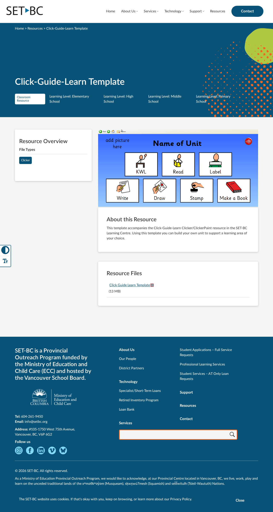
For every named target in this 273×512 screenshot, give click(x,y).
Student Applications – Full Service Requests (206, 352)
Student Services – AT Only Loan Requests (204, 376)
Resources (217, 11)
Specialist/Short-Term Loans (140, 391)
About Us (128, 11)
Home (110, 11)
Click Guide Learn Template (129, 285)
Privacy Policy (180, 499)
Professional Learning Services (202, 364)
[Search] (232, 435)
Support (196, 11)
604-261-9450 (32, 416)
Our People (127, 359)
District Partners (131, 368)
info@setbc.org (36, 421)
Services (150, 11)
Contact (247, 11)
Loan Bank (126, 409)
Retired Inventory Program (138, 400)
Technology (172, 11)
